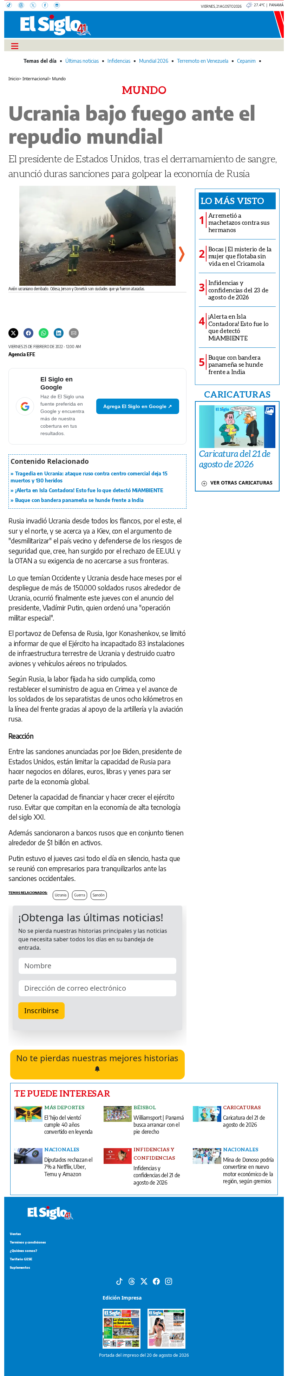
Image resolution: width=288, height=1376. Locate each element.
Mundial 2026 (153, 61)
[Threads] (24, 6)
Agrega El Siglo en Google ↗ (137, 406)
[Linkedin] (59, 333)
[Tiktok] (119, 1280)
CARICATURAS (237, 394)
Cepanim (246, 61)
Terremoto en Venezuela (202, 61)
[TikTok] (12, 6)
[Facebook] (48, 6)
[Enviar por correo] (74, 333)
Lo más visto (232, 200)
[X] (36, 6)
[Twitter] (13, 333)
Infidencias (118, 61)
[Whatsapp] (43, 333)
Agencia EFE (21, 354)
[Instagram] (59, 6)
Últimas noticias (82, 61)
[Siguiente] (181, 254)
